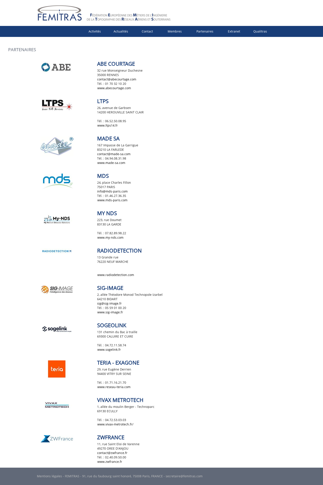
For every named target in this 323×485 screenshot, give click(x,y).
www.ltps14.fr (107, 125)
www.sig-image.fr (110, 312)
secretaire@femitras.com (184, 476)
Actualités (121, 31)
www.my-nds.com (110, 237)
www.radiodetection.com (115, 275)
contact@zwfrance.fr (112, 453)
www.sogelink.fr (109, 349)
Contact (147, 31)
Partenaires (204, 31)
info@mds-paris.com (112, 191)
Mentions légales (49, 476)
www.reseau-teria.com (114, 387)
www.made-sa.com (111, 163)
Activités (95, 31)
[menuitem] (95, 31)
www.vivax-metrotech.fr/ (115, 424)
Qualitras (260, 31)
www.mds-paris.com (112, 200)
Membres (175, 31)
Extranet (234, 31)
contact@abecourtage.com (116, 79)
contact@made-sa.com (114, 154)
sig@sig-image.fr (109, 303)
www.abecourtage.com (114, 88)
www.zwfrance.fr (109, 462)
